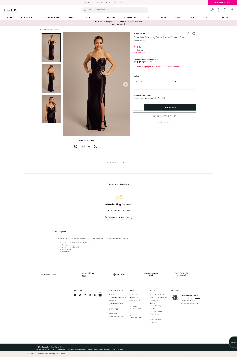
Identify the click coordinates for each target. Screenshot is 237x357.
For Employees (155, 311)
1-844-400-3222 (135, 317)
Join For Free (114, 2)
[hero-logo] (10, 9)
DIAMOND (226, 17)
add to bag (170, 107)
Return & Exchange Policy (117, 297)
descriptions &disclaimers (189, 303)
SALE (177, 17)
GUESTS (72, 17)
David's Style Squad (156, 306)
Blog (151, 317)
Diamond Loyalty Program (190, 295)
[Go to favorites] (225, 10)
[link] (75, 146)
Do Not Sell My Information (76, 350)
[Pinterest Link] (80, 295)
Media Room (154, 314)
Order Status (113, 295)
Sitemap (120, 350)
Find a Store (113, 313)
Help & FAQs (134, 297)
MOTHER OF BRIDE (51, 17)
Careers (152, 308)
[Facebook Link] (75, 295)
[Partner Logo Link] (87, 274)
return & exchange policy (149, 98)
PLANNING (208, 17)
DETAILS (126, 162)
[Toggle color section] (194, 76)
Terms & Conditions (58, 350)
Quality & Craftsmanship (158, 297)
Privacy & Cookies (42, 350)
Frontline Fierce (155, 300)
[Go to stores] (212, 10)
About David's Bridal (157, 295)
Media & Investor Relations (155, 321)
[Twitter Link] (95, 295)
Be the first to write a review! (118, 217)
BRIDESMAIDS (27, 17)
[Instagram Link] (85, 295)
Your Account (113, 300)
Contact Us (133, 295)
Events (152, 303)
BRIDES (9, 17)
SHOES (149, 17)
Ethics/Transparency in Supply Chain (101, 350)
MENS (191, 17)
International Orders (116, 303)
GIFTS (163, 17)
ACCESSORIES (130, 17)
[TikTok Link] (90, 295)
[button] (138, 107)
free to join (157, 59)
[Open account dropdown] (218, 10)
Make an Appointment (116, 316)
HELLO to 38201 (135, 309)
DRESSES (111, 17)
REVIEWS (111, 162)
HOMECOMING (91, 17)
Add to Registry (164, 122)
